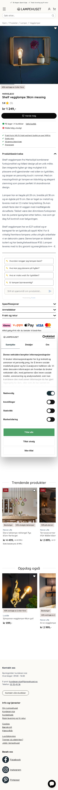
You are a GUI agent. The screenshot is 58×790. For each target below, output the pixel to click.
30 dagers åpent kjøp (20, 3)
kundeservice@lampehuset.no (23, 681)
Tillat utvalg (29, 441)
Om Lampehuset (10, 708)
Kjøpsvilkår (7, 730)
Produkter (13, 23)
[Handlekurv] (54, 9)
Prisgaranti (9, 145)
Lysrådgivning (9, 736)
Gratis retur (9, 138)
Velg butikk (31, 124)
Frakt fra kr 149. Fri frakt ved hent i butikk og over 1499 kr (28, 135)
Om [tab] (47, 344)
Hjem (4, 23)
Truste (33, 298)
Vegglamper (35, 23)
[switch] (51, 402)
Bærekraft (7, 727)
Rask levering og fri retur (39, 3)
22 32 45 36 (15, 684)
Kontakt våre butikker (15, 693)
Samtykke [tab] (10, 344)
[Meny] (4, 9)
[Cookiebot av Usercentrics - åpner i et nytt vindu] (42, 337)
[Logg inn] (49, 9)
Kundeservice (8, 711)
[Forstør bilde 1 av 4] (29, 55)
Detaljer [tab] (29, 344)
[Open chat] (52, 784)
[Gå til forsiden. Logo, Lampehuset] (29, 9)
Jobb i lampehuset (11, 743)
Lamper (23, 23)
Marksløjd (8, 94)
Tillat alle (28, 432)
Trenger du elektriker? (12, 739)
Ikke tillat (28, 450)
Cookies (6, 724)
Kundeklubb (7, 715)
